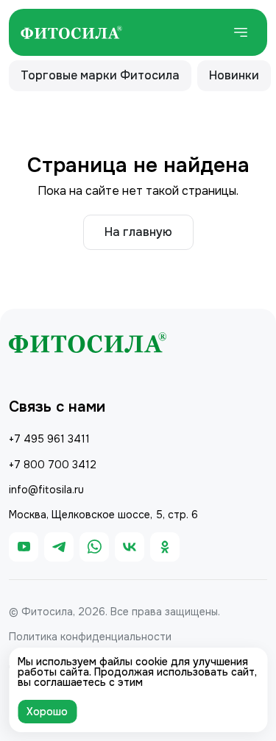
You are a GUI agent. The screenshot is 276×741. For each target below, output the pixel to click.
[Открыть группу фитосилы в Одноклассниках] (165, 547)
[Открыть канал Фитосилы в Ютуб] (23, 547)
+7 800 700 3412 (52, 464)
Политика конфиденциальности (90, 636)
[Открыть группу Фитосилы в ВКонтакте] (129, 547)
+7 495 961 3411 (49, 438)
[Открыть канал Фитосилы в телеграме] (59, 547)
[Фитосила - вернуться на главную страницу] (71, 32)
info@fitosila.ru (46, 489)
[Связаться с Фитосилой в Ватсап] (94, 547)
